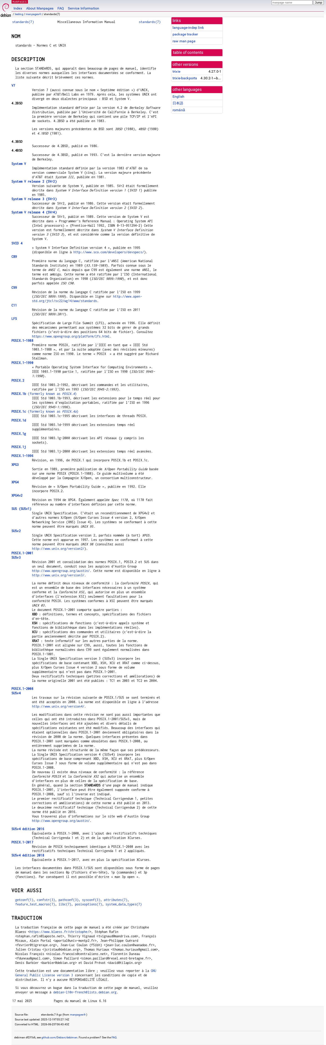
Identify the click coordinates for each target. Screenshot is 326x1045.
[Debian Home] (5, 9)
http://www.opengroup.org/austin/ (61, 571)
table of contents (188, 52)
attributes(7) (115, 900)
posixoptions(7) (88, 904)
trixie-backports (185, 78)
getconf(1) (24, 900)
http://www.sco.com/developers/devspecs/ (108, 252)
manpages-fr (33, 14)
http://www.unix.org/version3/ (58, 575)
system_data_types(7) (124, 904)
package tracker (185, 34)
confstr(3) (46, 900)
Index (18, 8)
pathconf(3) (69, 900)
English (178, 96)
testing (19, 14)
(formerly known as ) (44, 394)
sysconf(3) (91, 900)
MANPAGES (20, 1)
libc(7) (65, 904)
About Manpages (39, 8)
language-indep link (188, 27)
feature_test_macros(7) (35, 904)
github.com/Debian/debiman (59, 1037)
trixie (176, 71)
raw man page (184, 41)
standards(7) (23, 22)
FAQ (60, 8)
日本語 (178, 103)
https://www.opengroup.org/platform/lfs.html (71, 336)
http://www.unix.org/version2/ (58, 548)
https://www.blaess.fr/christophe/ (59, 932)
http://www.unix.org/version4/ (58, 706)
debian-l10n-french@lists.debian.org (84, 992)
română (179, 110)
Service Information (83, 8)
